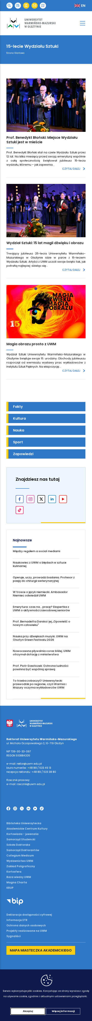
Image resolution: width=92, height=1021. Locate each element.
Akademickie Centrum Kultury (26, 828)
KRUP (9, 888)
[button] (9, 6)
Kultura (19, 418)
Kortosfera (13, 871)
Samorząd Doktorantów (22, 850)
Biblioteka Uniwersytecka (23, 823)
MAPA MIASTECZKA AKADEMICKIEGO (41, 950)
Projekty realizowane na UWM (26, 931)
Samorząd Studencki (20, 839)
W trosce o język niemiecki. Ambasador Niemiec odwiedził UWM (40, 594)
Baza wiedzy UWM (18, 877)
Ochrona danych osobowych (26, 925)
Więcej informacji (63, 1011)
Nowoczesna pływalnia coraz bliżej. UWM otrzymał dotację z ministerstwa (42, 652)
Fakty (18, 406)
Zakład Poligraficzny (20, 866)
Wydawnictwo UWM (19, 861)
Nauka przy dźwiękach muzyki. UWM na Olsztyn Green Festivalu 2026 (40, 638)
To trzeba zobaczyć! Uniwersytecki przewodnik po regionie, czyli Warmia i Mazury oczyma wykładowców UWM (39, 684)
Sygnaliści (13, 936)
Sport (18, 442)
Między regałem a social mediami (36, 551)
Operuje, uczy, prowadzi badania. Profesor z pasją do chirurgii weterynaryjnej (44, 579)
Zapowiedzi (23, 453)
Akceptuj (28, 1011)
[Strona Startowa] (46, 23)
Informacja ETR (16, 920)
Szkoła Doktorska (18, 845)
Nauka (18, 430)
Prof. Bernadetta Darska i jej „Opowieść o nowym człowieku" (41, 623)
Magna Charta (16, 882)
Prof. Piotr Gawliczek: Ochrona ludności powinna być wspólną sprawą (40, 667)
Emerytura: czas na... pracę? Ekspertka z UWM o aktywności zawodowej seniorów (41, 608)
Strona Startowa (15, 53)
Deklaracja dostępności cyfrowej (29, 914)
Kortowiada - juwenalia (22, 834)
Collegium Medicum (20, 855)
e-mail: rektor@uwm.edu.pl (24, 763)
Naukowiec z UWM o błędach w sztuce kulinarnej (39, 564)
